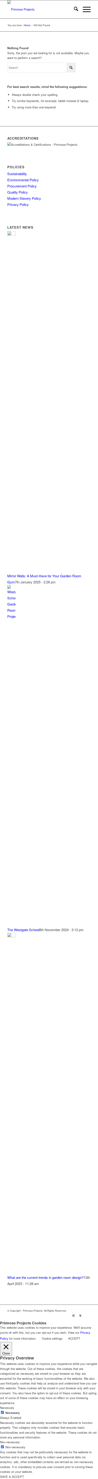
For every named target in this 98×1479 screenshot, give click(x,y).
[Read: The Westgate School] (11, 616)
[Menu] (84, 9)
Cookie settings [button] (52, 1338)
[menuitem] (73, 9)
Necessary (12, 1413)
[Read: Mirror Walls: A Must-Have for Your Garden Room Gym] (11, 234)
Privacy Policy (18, 204)
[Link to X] (80, 1315)
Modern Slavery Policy (24, 198)
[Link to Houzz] (87, 1315)
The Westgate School (23, 929)
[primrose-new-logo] (40, 9)
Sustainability (17, 173)
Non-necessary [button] (10, 1442)
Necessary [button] (7, 1407)
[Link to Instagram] (73, 1315)
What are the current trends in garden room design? (45, 1277)
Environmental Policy (23, 179)
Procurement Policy (22, 186)
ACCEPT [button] (74, 1338)
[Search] (73, 9)
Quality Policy (17, 192)
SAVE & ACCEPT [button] (12, 1476)
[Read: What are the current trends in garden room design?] (11, 935)
